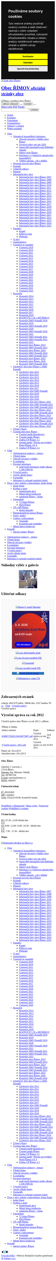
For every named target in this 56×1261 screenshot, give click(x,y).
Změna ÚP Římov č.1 (29, 439)
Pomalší (11, 1243)
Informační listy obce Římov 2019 (35, 209)
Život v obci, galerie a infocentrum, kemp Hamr (29, 1197)
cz (2, 706)
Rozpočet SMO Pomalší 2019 (33, 326)
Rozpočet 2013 (26, 299)
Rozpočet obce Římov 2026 (32, 361)
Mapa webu (6, 106)
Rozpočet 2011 (26, 304)
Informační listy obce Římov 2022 (35, 217)
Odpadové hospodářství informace (29, 136)
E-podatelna (18, 461)
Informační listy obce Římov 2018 (35, 207)
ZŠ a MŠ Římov (21, 507)
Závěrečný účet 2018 (29, 393)
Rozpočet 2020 (26, 328)
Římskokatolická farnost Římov (28, 513)
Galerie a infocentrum (23, 518)
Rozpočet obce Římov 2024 (32, 350)
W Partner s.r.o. (8, 1258)
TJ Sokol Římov (27, 502)
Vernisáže (23, 521)
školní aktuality (26, 510)
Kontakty (11, 117)
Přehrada (23, 236)
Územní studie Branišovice (32, 434)
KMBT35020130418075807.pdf (17, 736)
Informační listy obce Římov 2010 (35, 185)
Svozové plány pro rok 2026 (32, 144)
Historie (17, 171)
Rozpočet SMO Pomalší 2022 (33, 339)
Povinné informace (22, 464)
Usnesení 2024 (26, 285)
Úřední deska (19, 456)
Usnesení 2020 (26, 274)
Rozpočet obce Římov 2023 (32, 345)
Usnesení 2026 (26, 291)
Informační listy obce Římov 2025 (35, 226)
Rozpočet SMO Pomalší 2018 (33, 320)
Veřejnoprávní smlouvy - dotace (28, 453)
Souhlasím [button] (28, 56)
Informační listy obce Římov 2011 (35, 188)
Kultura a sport (20, 488)
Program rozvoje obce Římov (27, 163)
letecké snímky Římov (23, 532)
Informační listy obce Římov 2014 (35, 196)
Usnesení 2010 (26, 250)
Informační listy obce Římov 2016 (35, 201)
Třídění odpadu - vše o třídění (33, 161)
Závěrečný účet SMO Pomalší (33, 391)
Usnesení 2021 (26, 277)
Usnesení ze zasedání (23, 244)
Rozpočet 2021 (26, 334)
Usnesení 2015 (26, 263)
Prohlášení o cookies (18, 808)
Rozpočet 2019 (26, 323)
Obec (23, 90)
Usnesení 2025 (26, 288)
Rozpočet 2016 (26, 309)
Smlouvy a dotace (15, 126)
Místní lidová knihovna (30, 494)
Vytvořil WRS (8, 1255)
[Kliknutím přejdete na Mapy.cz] (17, 843)
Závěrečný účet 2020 (29, 399)
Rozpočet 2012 (26, 301)
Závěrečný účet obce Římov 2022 (35, 410)
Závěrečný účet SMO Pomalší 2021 (36, 404)
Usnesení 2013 (26, 258)
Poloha (21, 106)
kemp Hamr (18, 486)
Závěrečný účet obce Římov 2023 (35, 415)
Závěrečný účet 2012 (29, 372)
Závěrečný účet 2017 (29, 388)
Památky (17, 228)
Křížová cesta (25, 234)
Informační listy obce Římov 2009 (35, 182)
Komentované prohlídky (30, 523)
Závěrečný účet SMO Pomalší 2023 (36, 412)
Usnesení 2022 (26, 280)
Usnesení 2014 (26, 261)
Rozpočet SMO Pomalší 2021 (33, 337)
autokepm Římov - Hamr (31, 496)
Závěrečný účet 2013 (29, 377)
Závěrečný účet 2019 (29, 396)
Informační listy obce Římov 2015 (35, 198)
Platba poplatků (14, 128)
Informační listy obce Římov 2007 (35, 177)
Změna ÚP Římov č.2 (29, 448)
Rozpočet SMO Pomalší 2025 (33, 356)
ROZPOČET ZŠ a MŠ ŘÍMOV (34, 318)
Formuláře (18, 477)
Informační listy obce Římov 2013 (35, 193)
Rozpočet (17, 293)
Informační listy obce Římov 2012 (35, 190)
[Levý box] (28, 607)
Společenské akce (27, 491)
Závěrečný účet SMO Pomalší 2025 (36, 423)
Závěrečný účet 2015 (29, 383)
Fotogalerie (12, 120)
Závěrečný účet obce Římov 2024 (35, 421)
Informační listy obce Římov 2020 (35, 212)
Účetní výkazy (20, 429)
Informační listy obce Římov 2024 (35, 223)
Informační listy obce (23, 174)
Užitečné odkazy (21, 169)
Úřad (7, 706)
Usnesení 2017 (26, 269)
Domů (10, 115)
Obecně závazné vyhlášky (25, 458)
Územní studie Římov (29, 437)
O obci (16, 239)
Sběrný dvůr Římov (28, 152)
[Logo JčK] (28, 653)
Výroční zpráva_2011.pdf (14, 745)
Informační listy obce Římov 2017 (35, 204)
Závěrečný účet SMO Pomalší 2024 (36, 418)
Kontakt (17, 166)
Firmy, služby (19, 515)
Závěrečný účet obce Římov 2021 (35, 402)
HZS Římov (25, 504)
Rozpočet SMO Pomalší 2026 (33, 364)
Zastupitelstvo (13, 123)
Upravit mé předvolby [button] (28, 68)
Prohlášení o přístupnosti (12, 805)
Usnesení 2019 (26, 247)
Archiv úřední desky (22, 475)
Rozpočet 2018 (26, 315)
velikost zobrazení (10, 104)
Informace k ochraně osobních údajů (30, 480)
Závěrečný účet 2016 (29, 385)
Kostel (22, 231)
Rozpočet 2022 (26, 342)
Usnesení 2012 (26, 255)
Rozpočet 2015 (26, 307)
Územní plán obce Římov (25, 431)
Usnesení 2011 (26, 253)
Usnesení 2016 (26, 266)
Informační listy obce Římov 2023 (35, 220)
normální (28, 104)
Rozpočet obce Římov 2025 (32, 358)
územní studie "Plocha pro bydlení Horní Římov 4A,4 (35, 443)
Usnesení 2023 (26, 282)
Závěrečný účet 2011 (29, 374)
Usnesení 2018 (26, 272)
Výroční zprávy (20, 472)
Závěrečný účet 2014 (29, 380)
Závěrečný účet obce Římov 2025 (35, 426)
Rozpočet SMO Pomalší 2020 (33, 331)
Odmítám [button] (28, 62)
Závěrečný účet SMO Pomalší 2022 (36, 407)
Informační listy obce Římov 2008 (35, 179)
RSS (15, 106)
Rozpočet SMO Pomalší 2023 (33, 347)
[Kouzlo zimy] (28, 587)
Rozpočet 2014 (26, 296)
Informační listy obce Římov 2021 (35, 215)
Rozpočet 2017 (26, 312)
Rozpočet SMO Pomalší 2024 (33, 353)
